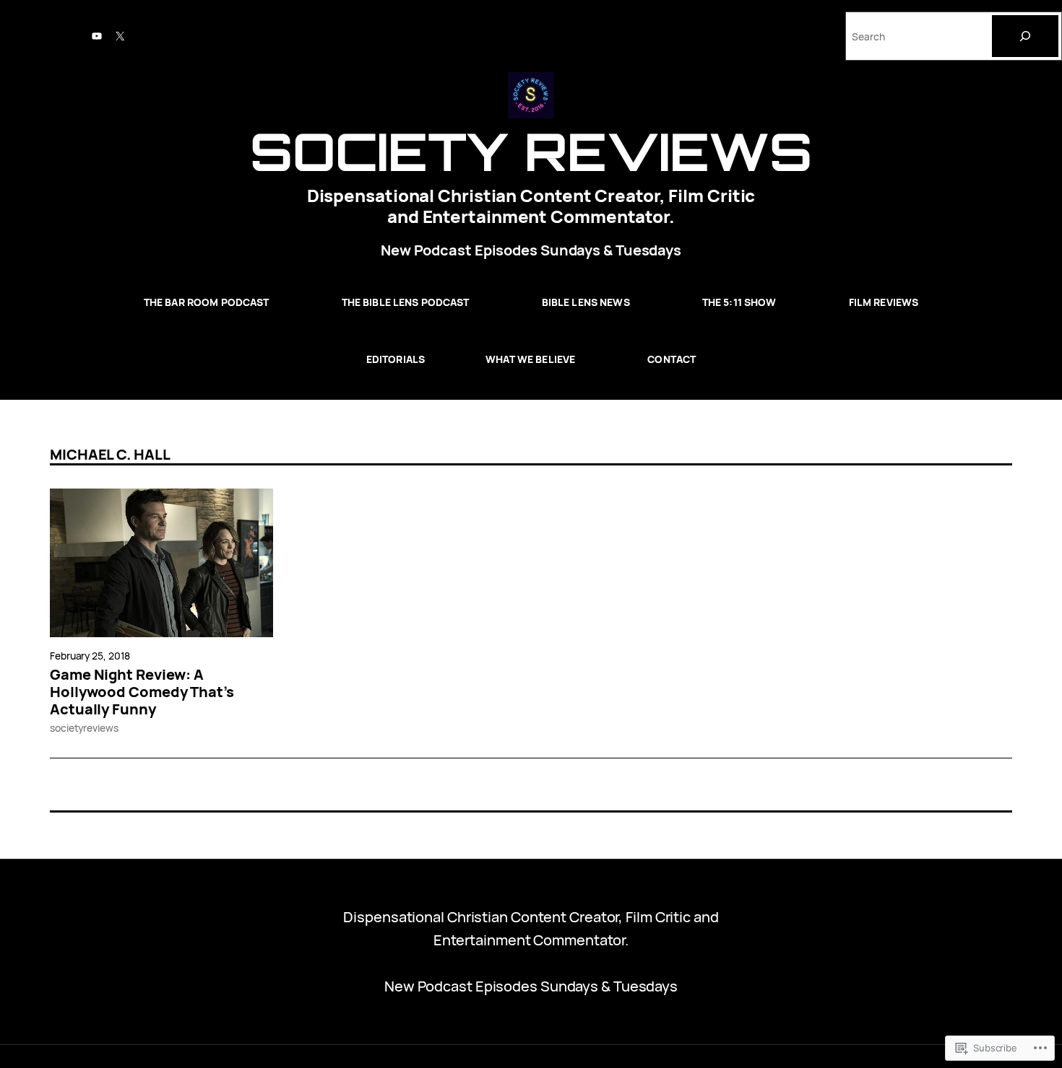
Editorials (395, 359)
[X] (120, 36)
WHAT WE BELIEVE (530, 359)
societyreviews (84, 728)
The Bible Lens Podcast (406, 302)
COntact (671, 359)
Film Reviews (884, 302)
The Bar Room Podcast (206, 302)
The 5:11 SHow (739, 302)
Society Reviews (531, 151)
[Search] (1025, 36)
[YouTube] (97, 36)
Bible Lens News (586, 302)
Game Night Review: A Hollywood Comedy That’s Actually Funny (142, 692)
